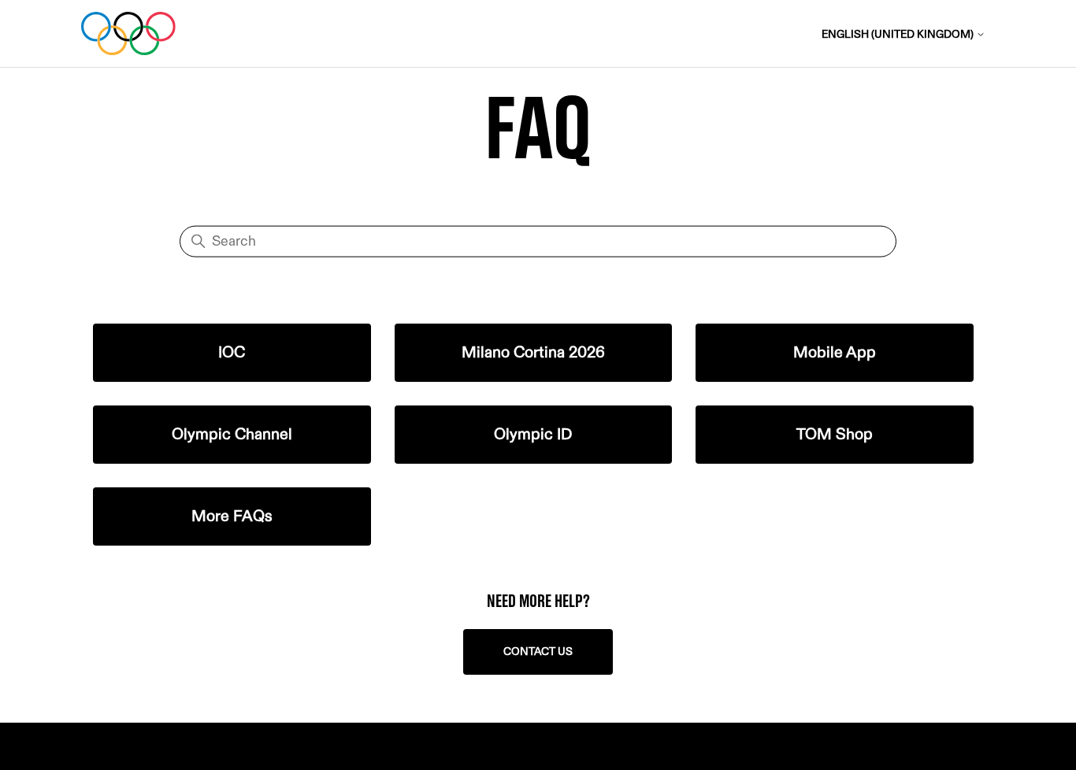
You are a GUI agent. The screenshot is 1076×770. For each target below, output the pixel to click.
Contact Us (538, 651)
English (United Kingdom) (899, 34)
